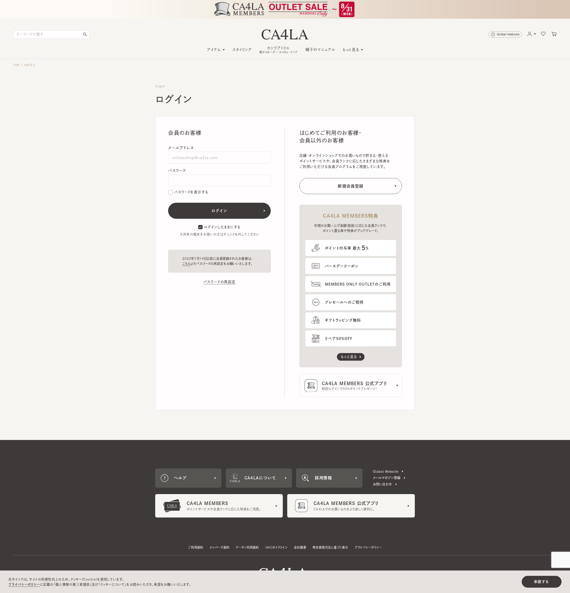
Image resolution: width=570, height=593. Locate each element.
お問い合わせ (382, 484)
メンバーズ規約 (220, 547)
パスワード (177, 170)
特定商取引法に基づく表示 (330, 547)
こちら (186, 263)
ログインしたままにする (222, 227)
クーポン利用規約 (247, 547)
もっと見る (351, 49)
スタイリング (242, 49)
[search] (85, 34)
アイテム (214, 49)
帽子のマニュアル (320, 49)
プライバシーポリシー (368, 547)
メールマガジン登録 (387, 477)
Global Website (386, 471)
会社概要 (300, 547)
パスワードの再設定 (219, 282)
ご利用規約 (195, 547)
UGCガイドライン (276, 547)
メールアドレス (181, 148)
